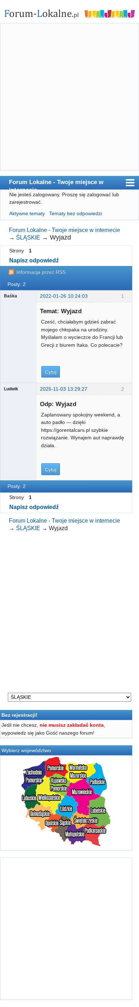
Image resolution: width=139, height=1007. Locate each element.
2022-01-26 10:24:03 (64, 296)
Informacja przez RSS (41, 272)
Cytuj (50, 372)
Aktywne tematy (27, 213)
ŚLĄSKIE (28, 238)
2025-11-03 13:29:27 (63, 389)
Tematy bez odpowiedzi (75, 213)
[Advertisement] (69, 98)
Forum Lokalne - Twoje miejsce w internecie (56, 183)
